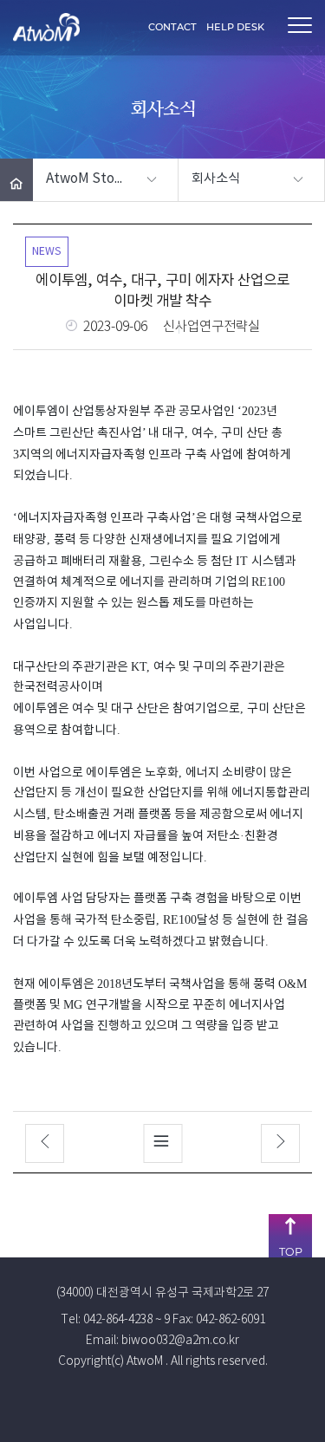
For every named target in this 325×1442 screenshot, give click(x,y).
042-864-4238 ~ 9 (126, 1320)
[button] (106, 180)
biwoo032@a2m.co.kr (180, 1341)
